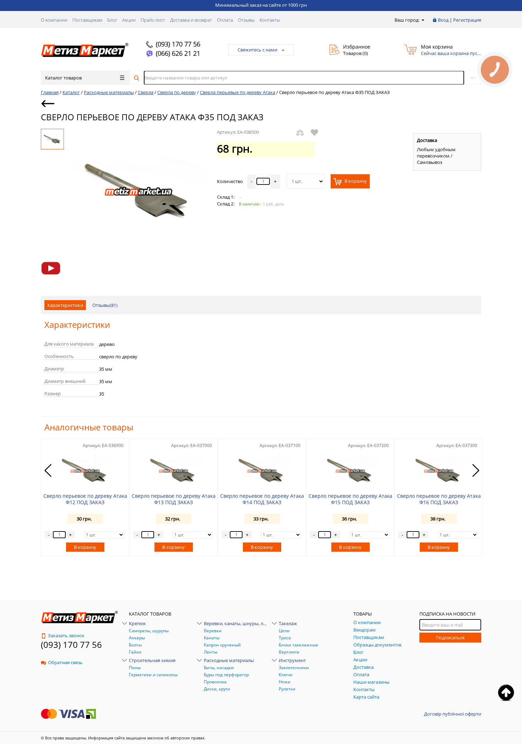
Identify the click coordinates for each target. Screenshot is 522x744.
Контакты (270, 20)
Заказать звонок (66, 635)
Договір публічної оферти (452, 714)
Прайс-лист (153, 20)
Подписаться (450, 637)
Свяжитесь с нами (257, 49)
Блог (112, 20)
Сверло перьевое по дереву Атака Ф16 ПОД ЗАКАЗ (439, 499)
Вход (443, 20)
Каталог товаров (63, 78)
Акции (129, 20)
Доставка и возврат (191, 20)
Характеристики (65, 305)
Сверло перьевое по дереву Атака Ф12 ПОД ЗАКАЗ (85, 499)
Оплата (225, 20)
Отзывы (246, 20)
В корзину (355, 181)
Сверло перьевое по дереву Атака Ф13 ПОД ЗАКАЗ (174, 499)
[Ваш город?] (422, 20)
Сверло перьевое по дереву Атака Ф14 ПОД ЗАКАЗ (262, 499)
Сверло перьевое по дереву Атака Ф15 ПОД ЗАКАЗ (350, 499)
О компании (54, 20)
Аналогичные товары (88, 427)
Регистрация (467, 20)
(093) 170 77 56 (178, 44)
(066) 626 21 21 (178, 53)
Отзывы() (105, 305)
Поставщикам (87, 20)
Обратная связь (65, 662)
